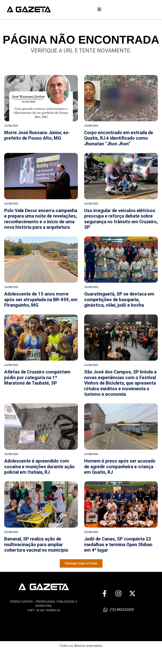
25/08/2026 (11, 125)
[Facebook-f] (104, 593)
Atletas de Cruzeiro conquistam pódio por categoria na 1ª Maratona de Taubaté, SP (37, 377)
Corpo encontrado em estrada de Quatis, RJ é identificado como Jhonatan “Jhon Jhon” (118, 138)
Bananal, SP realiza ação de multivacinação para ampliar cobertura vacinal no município (36, 544)
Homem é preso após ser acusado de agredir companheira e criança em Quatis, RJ (119, 466)
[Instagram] (118, 593)
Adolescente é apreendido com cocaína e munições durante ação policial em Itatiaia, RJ (39, 466)
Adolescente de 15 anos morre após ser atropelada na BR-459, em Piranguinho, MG (40, 299)
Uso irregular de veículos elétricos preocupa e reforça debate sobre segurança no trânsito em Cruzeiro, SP (121, 219)
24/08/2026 (11, 203)
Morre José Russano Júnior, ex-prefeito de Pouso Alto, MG (37, 135)
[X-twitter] (132, 593)
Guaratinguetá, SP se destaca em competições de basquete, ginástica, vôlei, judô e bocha (119, 299)
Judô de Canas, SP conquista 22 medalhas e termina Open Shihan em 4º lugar (118, 544)
